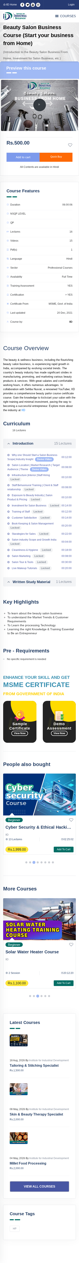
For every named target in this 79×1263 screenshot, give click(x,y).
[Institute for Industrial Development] (15, 16)
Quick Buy (56, 156)
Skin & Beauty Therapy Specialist (36, 1114)
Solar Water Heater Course (32, 952)
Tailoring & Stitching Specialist (34, 1065)
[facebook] (22, 5)
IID (23, 410)
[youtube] (33, 5)
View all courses (39, 1186)
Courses (68, 16)
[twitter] (27, 5)
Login (71, 4)
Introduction (42, 443)
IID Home (11, 4)
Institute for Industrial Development (49, 1060)
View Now (19, 733)
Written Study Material (42, 582)
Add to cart (23, 157)
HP (14, 1228)
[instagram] (38, 5)
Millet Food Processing (28, 1163)
